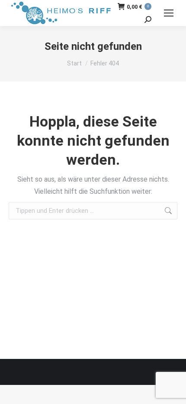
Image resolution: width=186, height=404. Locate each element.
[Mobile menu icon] (168, 13)
